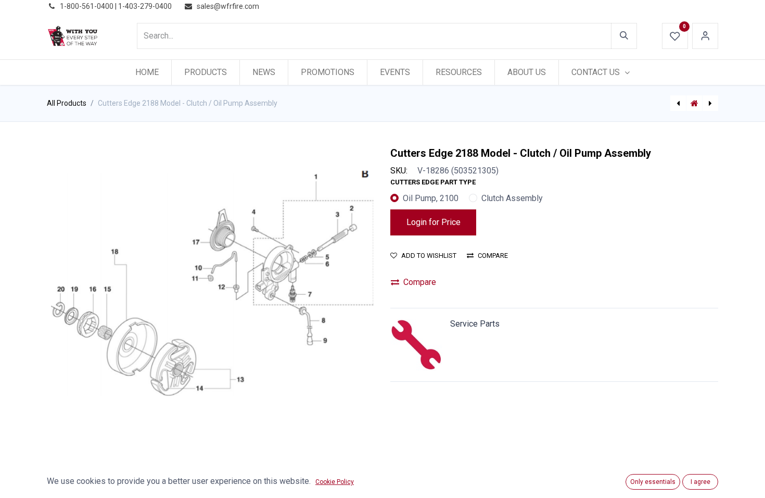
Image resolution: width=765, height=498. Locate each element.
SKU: (398, 171)
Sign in (705, 36)
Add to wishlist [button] (428, 255)
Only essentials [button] (652, 481)
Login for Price (433, 222)
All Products (66, 103)
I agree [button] (700, 481)
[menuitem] (147, 72)
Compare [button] (493, 255)
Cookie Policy (334, 481)
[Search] (624, 36)
